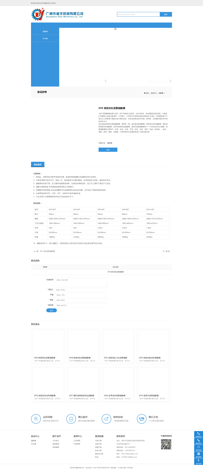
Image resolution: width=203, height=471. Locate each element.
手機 (51, 294)
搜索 (165, 14)
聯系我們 (198, 447)
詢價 (108, 150)
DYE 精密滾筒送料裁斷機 (44, 395)
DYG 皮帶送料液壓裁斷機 (114, 395)
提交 (51, 310)
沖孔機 (45, 38)
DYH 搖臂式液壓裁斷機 (149, 395)
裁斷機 (45, 31)
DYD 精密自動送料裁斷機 (149, 357)
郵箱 (51, 300)
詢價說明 (49, 279)
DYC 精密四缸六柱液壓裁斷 (115, 357)
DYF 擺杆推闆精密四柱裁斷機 (81, 395)
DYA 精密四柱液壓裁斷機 (44, 357)
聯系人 (50, 289)
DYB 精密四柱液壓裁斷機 (79, 357)
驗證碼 (50, 305)
